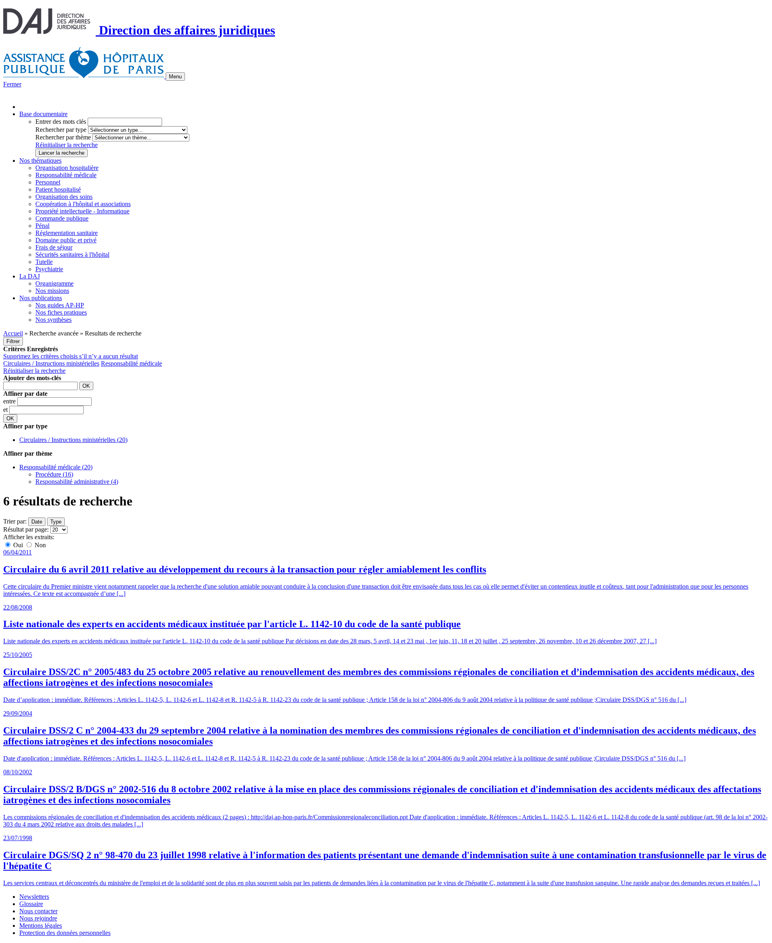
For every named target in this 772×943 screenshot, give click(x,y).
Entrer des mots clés (60, 121)
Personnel (47, 182)
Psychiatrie (49, 269)
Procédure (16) (54, 474)
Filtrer (13, 341)
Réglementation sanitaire (66, 232)
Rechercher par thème (63, 137)
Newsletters (34, 896)
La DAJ (29, 276)
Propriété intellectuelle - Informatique (82, 211)
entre (10, 401)
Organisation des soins (63, 196)
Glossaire (31, 903)
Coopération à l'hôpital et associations (83, 203)
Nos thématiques (40, 160)
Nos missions (52, 290)
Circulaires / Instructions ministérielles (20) (73, 439)
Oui (18, 545)
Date (36, 522)
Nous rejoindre (38, 918)
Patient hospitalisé (58, 189)
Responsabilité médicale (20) (55, 467)
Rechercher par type (60, 129)
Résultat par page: (26, 529)
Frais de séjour (53, 247)
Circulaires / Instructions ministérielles (51, 363)
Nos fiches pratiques (61, 312)
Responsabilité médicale (65, 175)
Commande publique (61, 218)
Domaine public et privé (65, 240)
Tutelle (44, 261)
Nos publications (40, 298)
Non (39, 545)
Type (56, 522)
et (6, 409)
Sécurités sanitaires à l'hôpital (72, 254)
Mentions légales (40, 925)
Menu (175, 77)
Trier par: (15, 521)
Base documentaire (43, 113)
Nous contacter (38, 911)
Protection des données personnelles (65, 932)
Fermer (12, 84)
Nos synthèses (53, 319)
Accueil (13, 333)
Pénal (42, 225)
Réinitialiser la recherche (66, 144)
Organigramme (54, 283)
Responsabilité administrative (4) (76, 481)
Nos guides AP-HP (59, 305)
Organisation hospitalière (67, 167)
